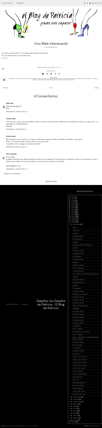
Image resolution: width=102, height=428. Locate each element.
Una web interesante (79, 374)
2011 (73, 213)
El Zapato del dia (78, 280)
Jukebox (75, 233)
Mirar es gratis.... (78, 345)
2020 (73, 197)
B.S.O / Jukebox (78, 329)
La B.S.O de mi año (79, 391)
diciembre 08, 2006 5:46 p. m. (16, 147)
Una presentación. (79, 271)
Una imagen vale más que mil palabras (86, 274)
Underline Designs (95, 426)
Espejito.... (76, 242)
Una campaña (77, 377)
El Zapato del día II (79, 383)
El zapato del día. (78, 253)
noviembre (76, 397)
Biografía (20, 3)
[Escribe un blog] (47, 74)
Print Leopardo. (78, 239)
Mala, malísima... (78, 388)
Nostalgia (76, 308)
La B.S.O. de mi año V (80, 356)
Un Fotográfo (77, 256)
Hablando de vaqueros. (80, 294)
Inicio (51, 87)
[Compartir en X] (51, 74)
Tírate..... (75, 227)
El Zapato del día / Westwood (82, 245)
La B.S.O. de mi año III (80, 362)
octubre (75, 399)
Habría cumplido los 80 (80, 306)
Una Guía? (76, 230)
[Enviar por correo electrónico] (43, 74)
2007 (73, 220)
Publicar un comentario (12, 174)
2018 (73, 200)
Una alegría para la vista (81, 332)
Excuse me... (77, 354)
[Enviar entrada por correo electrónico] (51, 68)
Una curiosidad (78, 371)
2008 (73, 218)
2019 (73, 199)
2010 (73, 215)
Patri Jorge (10, 154)
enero (75, 420)
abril (74, 413)
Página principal (7, 3)
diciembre (76, 224)
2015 (73, 206)
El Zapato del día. (78, 236)
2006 (73, 222)
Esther (8, 103)
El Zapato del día (78, 265)
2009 (73, 216)
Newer (6, 87)
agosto (75, 404)
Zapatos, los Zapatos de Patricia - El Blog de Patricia (50, 304)
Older (96, 87)
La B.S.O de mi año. (79, 368)
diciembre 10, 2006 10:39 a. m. (17, 169)
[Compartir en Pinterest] (59, 74)
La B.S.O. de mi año (79, 394)
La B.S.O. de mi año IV (80, 359)
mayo (75, 411)
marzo (75, 415)
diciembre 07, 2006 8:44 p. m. (16, 129)
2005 (73, 422)
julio (74, 406)
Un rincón (76, 380)
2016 (73, 204)
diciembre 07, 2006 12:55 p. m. (17, 111)
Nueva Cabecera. (78, 268)
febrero (75, 418)
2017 (73, 202)
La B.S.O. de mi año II (80, 365)
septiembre (77, 402)
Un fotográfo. (77, 288)
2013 (73, 209)
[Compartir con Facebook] (55, 74)
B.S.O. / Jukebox (78, 334)
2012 (73, 211)
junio (74, 408)
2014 (73, 208)
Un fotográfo (77, 326)
